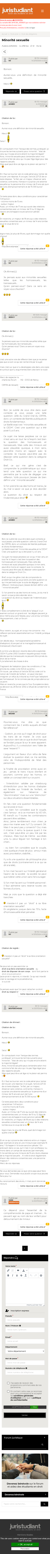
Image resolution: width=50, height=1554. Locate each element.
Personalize (25, 1549)
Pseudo (8, 1316)
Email (7, 1337)
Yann (11, 1200)
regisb (12, 714)
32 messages (42, 1006)
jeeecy (12, 317)
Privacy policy (25, 1551)
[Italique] (12, 1275)
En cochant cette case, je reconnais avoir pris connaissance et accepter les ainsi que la (26, 1395)
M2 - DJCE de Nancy (29, 380)
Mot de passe (11, 1358)
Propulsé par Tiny (34, 1305)
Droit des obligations (29, 34)
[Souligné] (17, 1275)
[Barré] (21, 1275)
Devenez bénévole (14, 1494)
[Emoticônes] (41, 1275)
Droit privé (14, 34)
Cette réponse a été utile (34, 248)
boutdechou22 (15, 1008)
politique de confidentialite (26, 1399)
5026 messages (41, 315)
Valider (25, 1415)
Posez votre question (33, 91)
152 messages (42, 58)
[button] (24, 1270)
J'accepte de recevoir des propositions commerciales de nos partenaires (26, 1385)
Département (11, 1347)
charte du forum (9, 380)
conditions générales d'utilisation (22, 1397)
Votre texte (10, 1266)
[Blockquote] (18, 1270)
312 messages (42, 102)
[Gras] (8, 1275)
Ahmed (12, 104)
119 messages (42, 711)
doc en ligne (30, 28)
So (40, 46)
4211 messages (41, 1199)
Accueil (4, 34)
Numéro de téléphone (15, 1368)
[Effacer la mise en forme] (25, 1275)
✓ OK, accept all (25, 1544)
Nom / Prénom (12, 1326)
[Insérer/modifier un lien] (8, 1270)
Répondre (10, 91)
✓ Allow (34, 1407)
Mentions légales (25, 1535)
